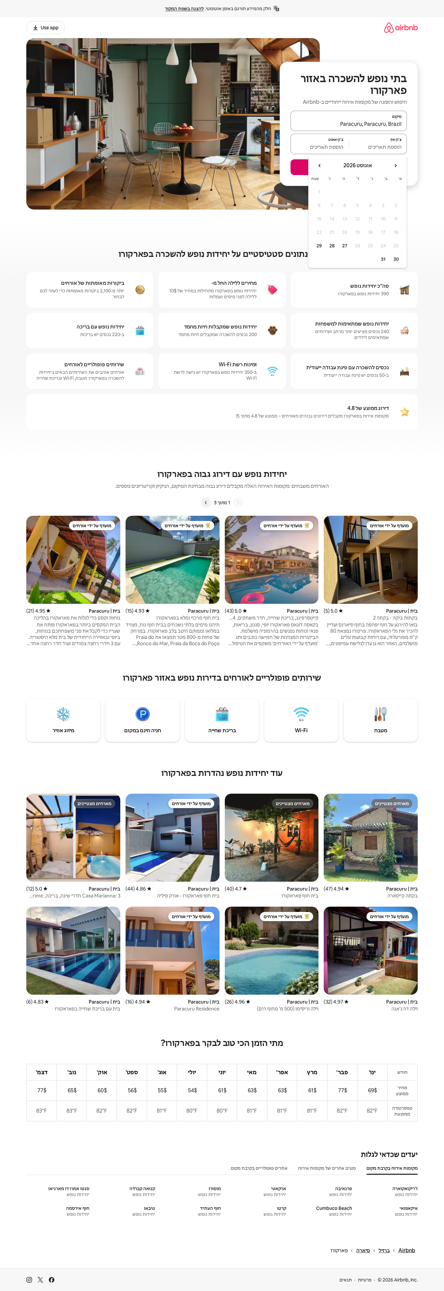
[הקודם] (238, 502)
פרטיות (364, 1280)
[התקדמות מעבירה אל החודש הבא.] (320, 166)
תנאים (345, 1280)
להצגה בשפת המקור (184, 8)
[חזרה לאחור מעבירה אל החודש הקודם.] (395, 166)
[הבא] (206, 502)
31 (383, 259)
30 (396, 259)
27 (344, 246)
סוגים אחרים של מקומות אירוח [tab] (327, 1168)
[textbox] (378, 147)
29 (319, 246)
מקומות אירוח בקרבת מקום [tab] (392, 1168)
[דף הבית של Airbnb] (401, 27)
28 (332, 246)
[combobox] (349, 124)
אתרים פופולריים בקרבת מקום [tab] (259, 1168)
